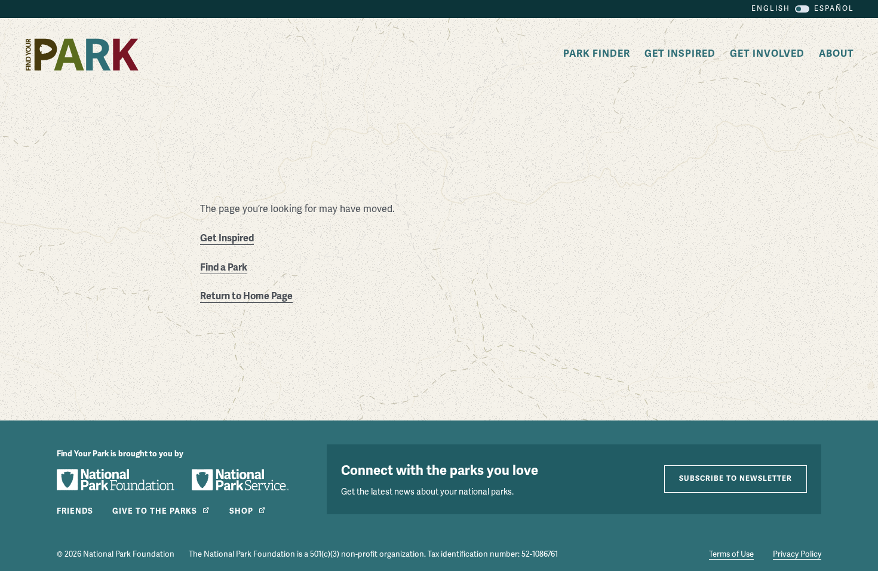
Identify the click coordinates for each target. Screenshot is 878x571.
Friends (75, 511)
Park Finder (596, 54)
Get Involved (767, 54)
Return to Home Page (246, 296)
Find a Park (223, 268)
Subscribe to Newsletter (735, 478)
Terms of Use (731, 554)
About (836, 54)
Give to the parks (154, 511)
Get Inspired (680, 54)
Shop (241, 511)
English (770, 8)
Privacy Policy (797, 554)
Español (834, 8)
